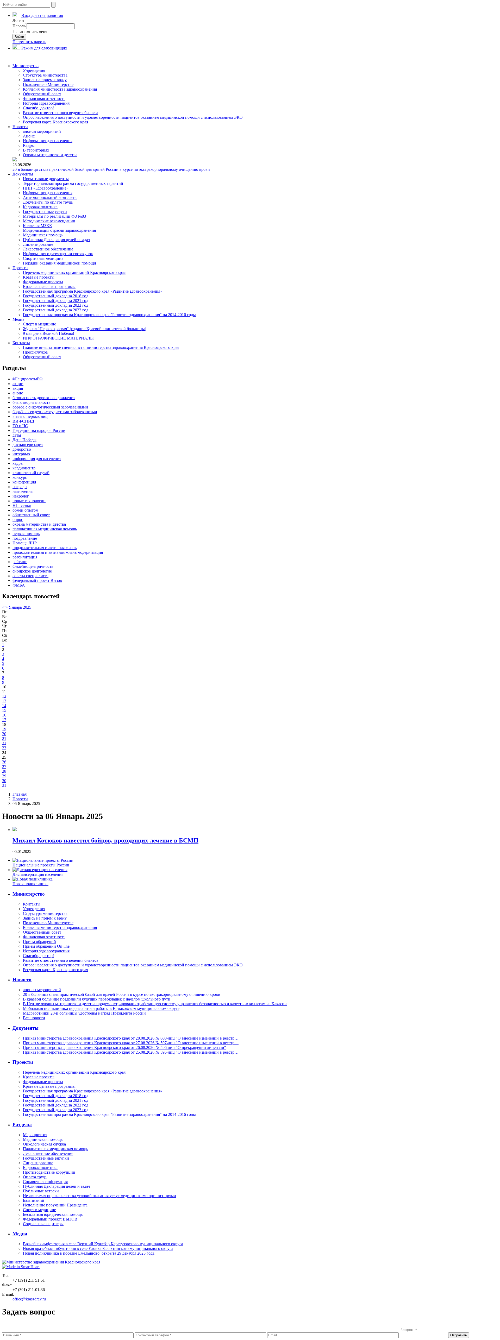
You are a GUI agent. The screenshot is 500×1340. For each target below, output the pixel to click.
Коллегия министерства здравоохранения (60, 89)
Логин (18, 20)
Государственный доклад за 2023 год (55, 310)
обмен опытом (25, 510)
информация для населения (36, 458)
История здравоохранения (46, 103)
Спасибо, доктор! (38, 108)
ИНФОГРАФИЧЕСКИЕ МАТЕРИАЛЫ (58, 338)
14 (4, 705)
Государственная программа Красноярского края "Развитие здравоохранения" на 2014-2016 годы (109, 314)
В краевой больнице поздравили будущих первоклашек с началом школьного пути (96, 999)
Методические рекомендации (49, 221)
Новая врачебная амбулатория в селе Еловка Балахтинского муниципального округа (98, 1248)
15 (4, 710)
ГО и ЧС (20, 426)
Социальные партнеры (43, 1224)
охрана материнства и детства (39, 524)
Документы (22, 174)
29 (4, 776)
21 (4, 738)
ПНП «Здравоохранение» (45, 188)
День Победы (24, 440)
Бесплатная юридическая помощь (53, 1214)
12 (4, 696)
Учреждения (34, 70)
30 (4, 780)
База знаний (33, 1200)
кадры (17, 463)
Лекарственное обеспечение (48, 249)
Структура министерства (45, 75)
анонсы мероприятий (42, 131)
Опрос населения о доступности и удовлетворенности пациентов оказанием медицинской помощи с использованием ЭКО (133, 117)
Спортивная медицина (43, 258)
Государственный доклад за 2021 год (55, 300)
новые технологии (29, 501)
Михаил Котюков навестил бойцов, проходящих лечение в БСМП (105, 840)
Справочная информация (45, 1181)
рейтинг (19, 561)
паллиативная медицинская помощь (44, 529)
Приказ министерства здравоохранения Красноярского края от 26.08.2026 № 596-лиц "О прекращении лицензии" (124, 1047)
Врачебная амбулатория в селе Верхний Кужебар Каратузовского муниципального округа (103, 1244)
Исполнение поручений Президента (55, 1205)
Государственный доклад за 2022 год (55, 305)
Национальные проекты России (40, 865)
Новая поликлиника (30, 884)
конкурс (19, 477)
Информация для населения (47, 141)
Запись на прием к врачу (45, 80)
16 (4, 715)
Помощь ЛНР (24, 543)
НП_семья (21, 505)
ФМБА (18, 585)
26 (4, 762)
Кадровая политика (40, 207)
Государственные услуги (45, 211)
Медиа (18, 319)
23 (4, 748)
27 (4, 766)
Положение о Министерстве (48, 84)
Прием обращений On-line (46, 946)
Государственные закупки (46, 1158)
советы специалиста (30, 576)
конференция (24, 482)
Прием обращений (39, 941)
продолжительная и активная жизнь (44, 547)
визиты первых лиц (30, 416)
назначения (22, 491)
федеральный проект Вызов (37, 580)
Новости (20, 126)
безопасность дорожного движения (43, 397)
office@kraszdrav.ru (29, 1299)
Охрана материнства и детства (50, 155)
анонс (17, 393)
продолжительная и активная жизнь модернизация (57, 552)
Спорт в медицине (39, 324)
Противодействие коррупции (49, 1172)
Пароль (19, 26)
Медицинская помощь (43, 235)
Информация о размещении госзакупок (58, 253)
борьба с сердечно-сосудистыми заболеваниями (54, 412)
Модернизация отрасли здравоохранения (59, 230)
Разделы (22, 1124)
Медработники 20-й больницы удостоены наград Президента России (84, 1013)
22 (4, 743)
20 (4, 734)
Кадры (29, 145)
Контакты (21, 343)
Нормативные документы (46, 179)
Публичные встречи (41, 1191)
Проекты (20, 268)
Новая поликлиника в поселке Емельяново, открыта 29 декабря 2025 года (88, 1253)
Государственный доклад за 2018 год (55, 296)
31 (4, 785)
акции (17, 383)
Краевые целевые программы (49, 286)
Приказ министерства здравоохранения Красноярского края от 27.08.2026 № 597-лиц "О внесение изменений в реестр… (131, 1043)
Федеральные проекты (43, 282)
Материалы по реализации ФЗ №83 (54, 216)
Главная (19, 794)
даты (16, 435)
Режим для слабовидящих (44, 48)
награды (19, 487)
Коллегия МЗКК (37, 225)
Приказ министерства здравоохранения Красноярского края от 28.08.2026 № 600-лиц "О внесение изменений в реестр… (131, 1038)
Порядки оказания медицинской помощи (59, 263)
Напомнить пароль (29, 42)
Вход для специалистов (42, 15)
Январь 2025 (20, 607)
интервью (21, 454)
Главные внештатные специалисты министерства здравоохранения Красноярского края (101, 347)
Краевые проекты (38, 277)
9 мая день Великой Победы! (48, 333)
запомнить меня (32, 31)
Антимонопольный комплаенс (50, 197)
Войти (19, 37)
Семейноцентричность (32, 566)
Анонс (29, 136)
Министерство (25, 66)
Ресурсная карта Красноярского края (55, 122)
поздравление (24, 538)
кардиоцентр (23, 468)
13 (4, 701)
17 (4, 720)
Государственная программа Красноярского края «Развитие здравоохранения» (92, 291)
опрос (17, 519)
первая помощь (26, 533)
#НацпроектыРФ (27, 379)
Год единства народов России (38, 430)
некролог (20, 496)
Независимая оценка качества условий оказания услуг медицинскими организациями (99, 1195)
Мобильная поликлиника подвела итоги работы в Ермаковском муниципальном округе (101, 1008)
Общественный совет (42, 94)
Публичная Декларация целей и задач (56, 239)
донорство (21, 449)
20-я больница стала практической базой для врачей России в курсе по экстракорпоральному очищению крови (111, 169)
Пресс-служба (35, 352)
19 (4, 729)
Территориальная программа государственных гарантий (73, 183)
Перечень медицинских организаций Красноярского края (74, 272)
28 (4, 771)
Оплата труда (35, 1177)
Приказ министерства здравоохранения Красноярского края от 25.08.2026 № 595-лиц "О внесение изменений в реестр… (131, 1052)
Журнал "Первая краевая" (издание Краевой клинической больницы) (84, 328)
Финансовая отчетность (44, 98)
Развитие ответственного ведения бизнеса (60, 112)
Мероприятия (35, 1135)
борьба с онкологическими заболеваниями (50, 407)
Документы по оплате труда (48, 202)
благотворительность (31, 402)
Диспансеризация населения (37, 874)
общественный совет (31, 515)
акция (17, 388)
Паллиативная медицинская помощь (55, 1149)
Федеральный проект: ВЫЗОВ (50, 1219)
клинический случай (30, 472)
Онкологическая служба (44, 1144)
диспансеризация (27, 444)
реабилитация (24, 557)
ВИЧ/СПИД (23, 421)
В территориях (36, 150)
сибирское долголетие (32, 571)
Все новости (34, 1018)
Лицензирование (38, 244)
